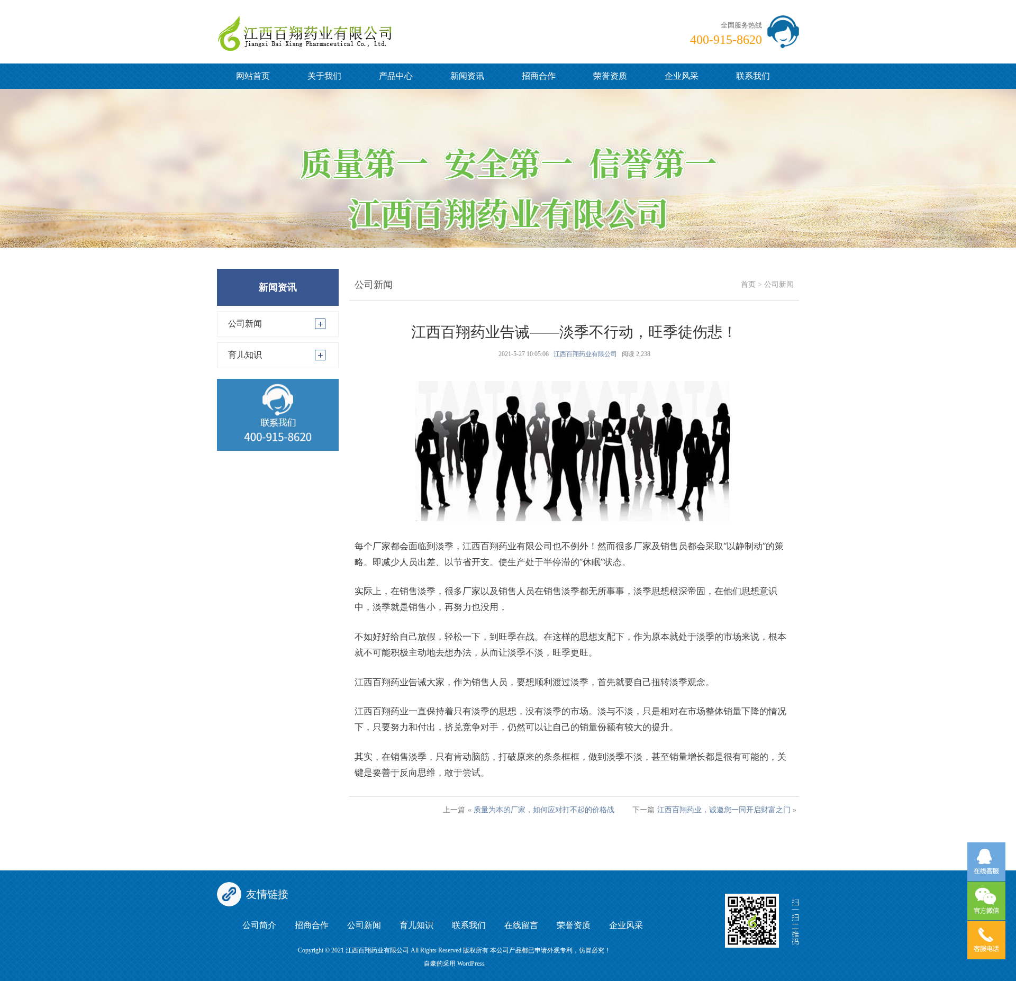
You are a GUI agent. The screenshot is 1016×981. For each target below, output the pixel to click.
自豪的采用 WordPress (454, 963)
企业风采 (681, 75)
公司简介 (259, 925)
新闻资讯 (467, 75)
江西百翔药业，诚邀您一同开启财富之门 (724, 810)
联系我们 (753, 75)
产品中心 (396, 75)
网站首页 (253, 75)
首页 (748, 284)
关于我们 (324, 75)
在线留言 (521, 925)
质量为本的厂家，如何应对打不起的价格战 (544, 810)
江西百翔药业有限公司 (585, 354)
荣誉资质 (610, 75)
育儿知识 (245, 354)
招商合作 (539, 75)
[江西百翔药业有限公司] (304, 25)
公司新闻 (245, 323)
